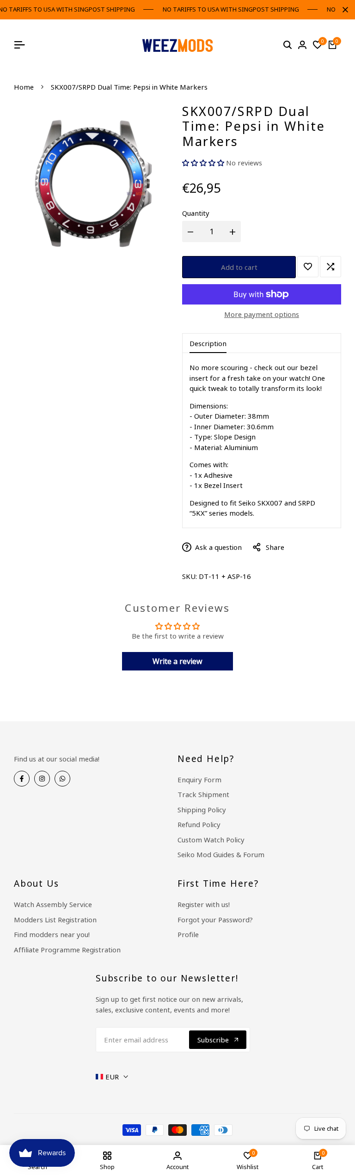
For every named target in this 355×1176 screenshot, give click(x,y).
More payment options (261, 314)
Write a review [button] (177, 661)
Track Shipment (203, 794)
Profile (188, 934)
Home (24, 86)
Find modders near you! (52, 934)
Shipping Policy (202, 809)
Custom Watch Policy (211, 839)
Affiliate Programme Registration (67, 949)
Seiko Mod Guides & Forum (221, 854)
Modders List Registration (55, 919)
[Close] (343, 9)
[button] (204, 162)
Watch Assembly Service (53, 904)
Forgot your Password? (215, 919)
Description (208, 343)
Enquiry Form (199, 779)
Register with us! (204, 904)
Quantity (195, 213)
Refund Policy (199, 824)
